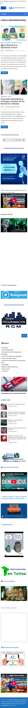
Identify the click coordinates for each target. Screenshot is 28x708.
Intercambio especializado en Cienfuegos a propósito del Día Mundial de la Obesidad (12, 101)
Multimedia (15, 42)
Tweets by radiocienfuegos (9, 285)
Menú (4, 14)
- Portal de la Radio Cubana (9, 358)
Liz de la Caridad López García (12, 107)
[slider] (9, 140)
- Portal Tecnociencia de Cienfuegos (11, 356)
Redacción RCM (9, 50)
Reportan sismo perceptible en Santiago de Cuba (15, 420)
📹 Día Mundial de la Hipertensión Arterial (9, 46)
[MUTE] (17, 140)
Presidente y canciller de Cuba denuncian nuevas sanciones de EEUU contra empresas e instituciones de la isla (17, 438)
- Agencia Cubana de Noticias (9, 367)
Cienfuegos (4, 96)
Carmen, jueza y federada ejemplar (16, 404)
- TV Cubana (4, 371)
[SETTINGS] (23, 140)
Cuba (2, 42)
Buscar (24, 335)
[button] (14, 225)
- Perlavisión (4, 348)
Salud (20, 42)
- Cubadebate (5, 365)
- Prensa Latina (5, 369)
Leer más (5, 72)
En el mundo (7, 42)
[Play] (4, 140)
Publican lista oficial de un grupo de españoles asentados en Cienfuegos (16, 412)
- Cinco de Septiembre (7, 350)
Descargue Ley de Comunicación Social (14, 393)
